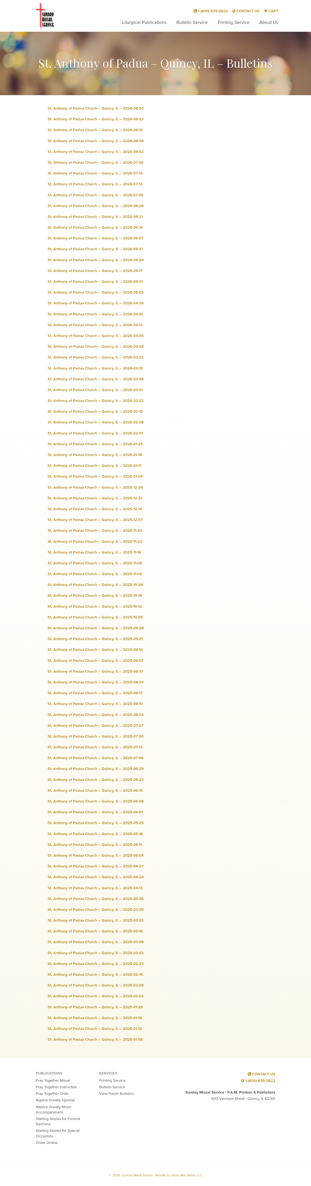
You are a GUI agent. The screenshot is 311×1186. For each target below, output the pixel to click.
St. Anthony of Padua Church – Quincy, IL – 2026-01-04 (95, 476)
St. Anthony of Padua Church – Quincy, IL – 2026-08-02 (96, 151)
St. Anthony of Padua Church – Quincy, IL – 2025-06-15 (95, 790)
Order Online (47, 1142)
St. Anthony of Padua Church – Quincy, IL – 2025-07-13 (95, 747)
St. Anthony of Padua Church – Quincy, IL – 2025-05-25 (96, 822)
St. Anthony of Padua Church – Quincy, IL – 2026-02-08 (96, 422)
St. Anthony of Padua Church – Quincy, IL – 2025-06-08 (96, 801)
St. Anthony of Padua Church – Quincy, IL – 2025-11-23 (95, 541)
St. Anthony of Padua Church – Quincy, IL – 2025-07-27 (95, 725)
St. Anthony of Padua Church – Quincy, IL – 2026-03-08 (96, 379)
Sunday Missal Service (45, 16)
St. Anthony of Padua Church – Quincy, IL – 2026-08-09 (96, 141)
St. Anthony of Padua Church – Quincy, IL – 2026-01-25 (95, 444)
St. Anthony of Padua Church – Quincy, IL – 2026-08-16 (95, 130)
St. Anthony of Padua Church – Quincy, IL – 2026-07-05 (95, 195)
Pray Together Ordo (52, 1093)
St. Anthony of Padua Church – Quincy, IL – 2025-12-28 (95, 487)
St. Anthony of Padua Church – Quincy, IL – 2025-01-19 (95, 1018)
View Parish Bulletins (116, 1093)
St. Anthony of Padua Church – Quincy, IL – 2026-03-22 (96, 357)
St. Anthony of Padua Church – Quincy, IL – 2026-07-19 (95, 173)
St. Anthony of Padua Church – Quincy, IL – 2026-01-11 (94, 465)
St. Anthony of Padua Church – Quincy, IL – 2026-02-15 (95, 411)
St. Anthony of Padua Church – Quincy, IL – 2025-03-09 (96, 942)
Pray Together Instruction (56, 1087)
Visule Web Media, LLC (186, 1175)
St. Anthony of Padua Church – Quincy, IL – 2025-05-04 (96, 855)
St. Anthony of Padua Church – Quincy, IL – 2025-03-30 (96, 909)
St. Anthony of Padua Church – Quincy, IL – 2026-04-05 (96, 335)
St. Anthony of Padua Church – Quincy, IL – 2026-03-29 (96, 346)
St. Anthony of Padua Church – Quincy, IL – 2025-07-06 (95, 758)
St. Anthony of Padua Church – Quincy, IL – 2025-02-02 (96, 996)
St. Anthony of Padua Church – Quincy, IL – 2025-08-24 (96, 682)
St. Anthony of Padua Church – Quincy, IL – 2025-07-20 (95, 736)
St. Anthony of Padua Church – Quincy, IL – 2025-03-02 (96, 953)
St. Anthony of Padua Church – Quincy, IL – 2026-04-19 (95, 314)
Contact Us (247, 11)
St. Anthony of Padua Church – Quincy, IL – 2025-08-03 (96, 714)
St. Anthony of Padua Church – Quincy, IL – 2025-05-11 (95, 844)
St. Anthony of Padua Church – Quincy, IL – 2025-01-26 (95, 1007)
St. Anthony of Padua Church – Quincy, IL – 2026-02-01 (95, 433)
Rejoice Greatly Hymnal (55, 1100)
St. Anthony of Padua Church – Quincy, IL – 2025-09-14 (95, 649)
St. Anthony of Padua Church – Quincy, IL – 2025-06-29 (96, 768)
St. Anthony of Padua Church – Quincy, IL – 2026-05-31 (95, 249)
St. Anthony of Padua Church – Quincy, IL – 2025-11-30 (95, 530)
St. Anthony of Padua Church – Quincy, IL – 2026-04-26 (96, 303)
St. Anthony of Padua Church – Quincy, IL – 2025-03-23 (96, 920)
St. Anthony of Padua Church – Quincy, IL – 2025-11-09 (95, 563)
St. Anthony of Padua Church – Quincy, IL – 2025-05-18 (95, 833)
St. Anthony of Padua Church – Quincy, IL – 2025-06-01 (95, 812)
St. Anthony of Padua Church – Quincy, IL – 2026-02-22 (96, 400)
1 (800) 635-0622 (212, 11)
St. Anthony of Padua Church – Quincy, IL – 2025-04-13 (95, 888)
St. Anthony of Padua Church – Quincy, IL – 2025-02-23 (96, 963)
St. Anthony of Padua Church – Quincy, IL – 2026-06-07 (95, 238)
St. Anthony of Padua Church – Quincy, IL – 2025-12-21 (95, 498)
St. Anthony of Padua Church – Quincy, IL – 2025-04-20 (96, 877)
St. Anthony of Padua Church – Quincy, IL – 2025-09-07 (95, 660)
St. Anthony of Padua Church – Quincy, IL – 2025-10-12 (95, 606)
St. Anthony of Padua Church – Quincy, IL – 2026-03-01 (95, 390)
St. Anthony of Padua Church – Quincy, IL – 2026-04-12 (95, 325)
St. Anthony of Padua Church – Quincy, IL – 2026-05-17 (95, 270)
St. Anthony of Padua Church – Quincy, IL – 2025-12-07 (95, 519)
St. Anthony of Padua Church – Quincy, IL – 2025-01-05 (95, 1039)
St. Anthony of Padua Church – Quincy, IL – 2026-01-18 (95, 454)
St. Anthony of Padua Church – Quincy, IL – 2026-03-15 (95, 368)
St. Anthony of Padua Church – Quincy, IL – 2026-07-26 (95, 162)
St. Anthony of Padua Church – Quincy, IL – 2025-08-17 (95, 693)
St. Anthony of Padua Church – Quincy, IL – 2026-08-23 (96, 119)
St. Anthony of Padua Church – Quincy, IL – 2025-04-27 (95, 866)
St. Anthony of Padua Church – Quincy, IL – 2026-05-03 (96, 292)
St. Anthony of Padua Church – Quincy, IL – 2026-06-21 (95, 216)
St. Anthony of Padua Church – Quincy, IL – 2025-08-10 (95, 703)
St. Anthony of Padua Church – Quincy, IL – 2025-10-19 (95, 595)
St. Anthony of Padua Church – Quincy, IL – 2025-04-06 (96, 898)
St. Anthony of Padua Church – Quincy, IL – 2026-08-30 (96, 108)
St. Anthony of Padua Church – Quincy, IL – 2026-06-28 (96, 205)
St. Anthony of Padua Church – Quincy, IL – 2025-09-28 (96, 628)
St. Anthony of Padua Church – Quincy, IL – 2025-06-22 (96, 779)
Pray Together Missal (53, 1080)
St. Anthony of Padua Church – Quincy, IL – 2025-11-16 (94, 552)
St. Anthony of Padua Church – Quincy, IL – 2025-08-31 (95, 671)
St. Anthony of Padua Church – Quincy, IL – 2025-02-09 (96, 985)
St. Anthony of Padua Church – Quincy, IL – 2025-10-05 (95, 617)
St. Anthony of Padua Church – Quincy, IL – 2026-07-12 (95, 184)
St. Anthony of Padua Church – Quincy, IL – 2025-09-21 (95, 638)
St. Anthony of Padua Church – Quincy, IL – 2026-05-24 (96, 260)
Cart (272, 11)
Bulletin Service (112, 1087)
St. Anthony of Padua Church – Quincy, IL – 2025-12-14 (95, 509)
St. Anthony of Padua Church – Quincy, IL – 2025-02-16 (95, 974)
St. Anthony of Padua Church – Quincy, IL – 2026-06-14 (95, 227)
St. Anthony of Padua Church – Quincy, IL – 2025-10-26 (95, 584)
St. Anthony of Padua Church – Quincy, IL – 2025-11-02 (95, 574)
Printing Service (112, 1080)
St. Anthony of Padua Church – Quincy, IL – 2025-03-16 (95, 931)
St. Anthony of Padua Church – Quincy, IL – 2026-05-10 (95, 281)
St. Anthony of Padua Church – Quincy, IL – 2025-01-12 (95, 1028)
